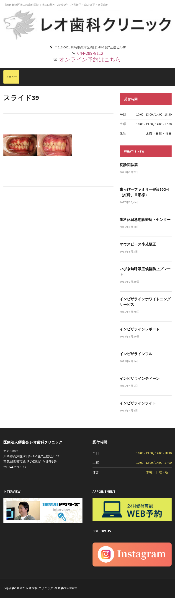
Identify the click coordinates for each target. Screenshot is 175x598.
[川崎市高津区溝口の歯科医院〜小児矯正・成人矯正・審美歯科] (87, 25)
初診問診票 (129, 164)
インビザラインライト (138, 403)
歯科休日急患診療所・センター (145, 219)
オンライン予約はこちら (90, 59)
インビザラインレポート (140, 329)
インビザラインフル (136, 353)
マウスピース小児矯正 (138, 244)
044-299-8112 (90, 53)
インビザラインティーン (140, 378)
